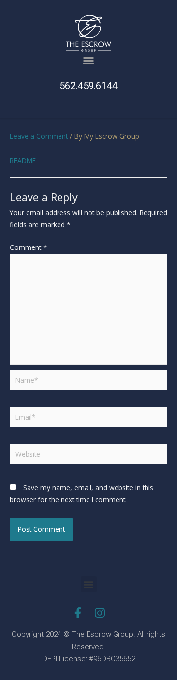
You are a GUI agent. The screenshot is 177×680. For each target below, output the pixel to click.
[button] (88, 60)
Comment (28, 247)
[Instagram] (99, 612)
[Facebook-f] (77, 612)
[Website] (88, 456)
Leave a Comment (39, 136)
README (23, 160)
